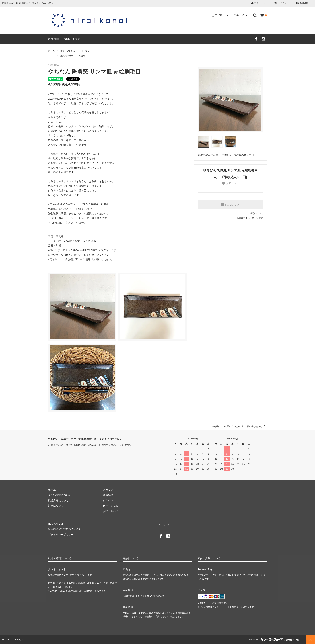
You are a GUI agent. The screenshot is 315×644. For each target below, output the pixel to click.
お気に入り (232, 183)
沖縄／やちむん (67, 51)
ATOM (59, 523)
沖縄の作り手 (66, 55)
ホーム (51, 51)
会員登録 (304, 3)
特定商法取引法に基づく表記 (64, 529)
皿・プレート (87, 51)
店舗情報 (53, 38)
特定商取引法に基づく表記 (250, 218)
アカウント (260, 3)
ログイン (282, 3)
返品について (256, 213)
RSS (50, 523)
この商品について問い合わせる (225, 426)
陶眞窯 (82, 55)
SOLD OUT (232, 204)
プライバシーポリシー (61, 534)
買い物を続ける (255, 426)
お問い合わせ (71, 38)
